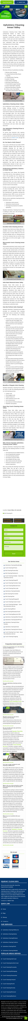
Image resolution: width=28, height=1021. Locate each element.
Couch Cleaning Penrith (9, 983)
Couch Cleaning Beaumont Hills (13, 614)
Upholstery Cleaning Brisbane (10, 938)
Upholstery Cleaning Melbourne (11, 929)
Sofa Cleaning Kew (9, 596)
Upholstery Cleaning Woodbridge (13, 565)
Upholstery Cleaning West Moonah (14, 617)
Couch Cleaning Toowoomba (10, 975)
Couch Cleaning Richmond (9, 992)
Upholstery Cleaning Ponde (12, 626)
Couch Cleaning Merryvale (11, 588)
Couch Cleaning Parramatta (10, 967)
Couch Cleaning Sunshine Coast (11, 963)
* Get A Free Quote (7, 2)
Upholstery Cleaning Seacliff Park (13, 619)
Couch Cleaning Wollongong (10, 971)
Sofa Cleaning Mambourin (11, 573)
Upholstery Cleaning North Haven (13, 629)
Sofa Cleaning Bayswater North (8, 520)
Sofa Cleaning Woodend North (12, 611)
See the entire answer (8, 681)
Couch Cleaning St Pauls (11, 567)
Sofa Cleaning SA (8, 513)
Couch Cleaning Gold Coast (9, 958)
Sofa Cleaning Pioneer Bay (11, 570)
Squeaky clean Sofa (5, 889)
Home (4, 909)
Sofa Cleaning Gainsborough (18, 520)
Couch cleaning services (15, 701)
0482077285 (22, 2)
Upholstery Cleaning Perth (9, 946)
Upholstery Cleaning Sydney (10, 934)
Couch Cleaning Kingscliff (11, 580)
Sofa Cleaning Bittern (10, 609)
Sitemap (5, 917)
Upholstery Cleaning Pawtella (12, 591)
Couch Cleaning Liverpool (9, 979)
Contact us (5, 921)
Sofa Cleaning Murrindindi (11, 593)
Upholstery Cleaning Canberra (10, 942)
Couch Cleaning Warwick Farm (12, 585)
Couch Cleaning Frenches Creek (13, 583)
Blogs (4, 913)
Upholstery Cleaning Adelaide (10, 950)
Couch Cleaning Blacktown (9, 996)
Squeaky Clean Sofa (11, 1016)
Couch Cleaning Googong (11, 636)
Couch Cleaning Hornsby (9, 987)
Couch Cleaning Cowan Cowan (12, 601)
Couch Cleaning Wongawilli (12, 599)
